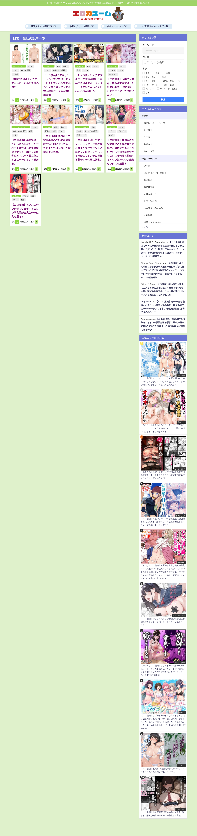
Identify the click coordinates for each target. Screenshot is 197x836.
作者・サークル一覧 (117, 26)
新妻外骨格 (149, 187)
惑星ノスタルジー (152, 222)
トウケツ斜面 (150, 201)
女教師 (15, 74)
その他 (145, 227)
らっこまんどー (18, 66)
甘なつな (112, 127)
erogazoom (146, 301)
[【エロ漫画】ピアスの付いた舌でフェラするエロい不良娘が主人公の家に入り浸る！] (25, 183)
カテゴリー (148, 57)
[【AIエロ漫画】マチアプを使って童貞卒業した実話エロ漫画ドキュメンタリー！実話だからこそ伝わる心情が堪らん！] (89, 53)
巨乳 (58, 66)
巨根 (22, 200)
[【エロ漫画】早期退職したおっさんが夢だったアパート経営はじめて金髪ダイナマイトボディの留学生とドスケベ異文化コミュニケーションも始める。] (25, 114)
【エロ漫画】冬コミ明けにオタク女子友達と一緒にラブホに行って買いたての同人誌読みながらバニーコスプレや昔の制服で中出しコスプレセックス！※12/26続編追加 (162, 249)
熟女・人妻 (149, 151)
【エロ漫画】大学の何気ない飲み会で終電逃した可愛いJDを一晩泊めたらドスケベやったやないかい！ (120, 87)
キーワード (148, 45)
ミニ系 (147, 137)
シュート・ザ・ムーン (21, 127)
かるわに (16, 196)
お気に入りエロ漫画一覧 (82, 26)
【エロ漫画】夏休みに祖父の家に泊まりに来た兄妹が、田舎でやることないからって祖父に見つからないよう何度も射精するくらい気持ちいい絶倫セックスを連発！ (120, 152)
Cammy (47, 127)
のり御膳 (148, 215)
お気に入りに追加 (28, 100)
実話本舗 (80, 66)
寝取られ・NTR (50, 131)
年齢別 (145, 116)
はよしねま (49, 66)
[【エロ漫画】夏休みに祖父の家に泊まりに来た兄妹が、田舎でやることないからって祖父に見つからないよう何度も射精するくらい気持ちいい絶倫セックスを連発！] (121, 114)
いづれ (147, 166)
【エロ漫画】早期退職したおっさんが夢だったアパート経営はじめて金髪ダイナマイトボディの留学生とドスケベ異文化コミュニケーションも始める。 (25, 152)
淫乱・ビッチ (81, 135)
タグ (145, 68)
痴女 (32, 196)
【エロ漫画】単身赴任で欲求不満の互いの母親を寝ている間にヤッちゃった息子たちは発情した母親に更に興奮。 (56, 144)
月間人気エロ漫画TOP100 (43, 26)
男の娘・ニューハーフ (154, 123)
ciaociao (148, 180)
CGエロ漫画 (25, 70)
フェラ (15, 70)
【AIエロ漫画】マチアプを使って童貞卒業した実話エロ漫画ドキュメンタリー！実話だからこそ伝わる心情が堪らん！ (88, 83)
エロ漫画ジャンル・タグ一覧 (154, 26)
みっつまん (113, 66)
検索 (163, 99)
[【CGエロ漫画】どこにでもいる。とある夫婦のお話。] (25, 53)
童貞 (78, 70)
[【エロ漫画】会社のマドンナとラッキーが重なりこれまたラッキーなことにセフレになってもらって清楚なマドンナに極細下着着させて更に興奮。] (89, 114)
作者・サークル (149, 158)
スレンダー (113, 74)
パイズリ (112, 70)
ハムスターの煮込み (153, 208)
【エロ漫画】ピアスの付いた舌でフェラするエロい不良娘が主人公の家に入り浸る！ (25, 210)
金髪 (14, 135)
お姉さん (148, 144)
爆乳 (30, 131)
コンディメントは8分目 (155, 173)
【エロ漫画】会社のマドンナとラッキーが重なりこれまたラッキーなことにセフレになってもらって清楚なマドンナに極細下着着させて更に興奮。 (88, 150)
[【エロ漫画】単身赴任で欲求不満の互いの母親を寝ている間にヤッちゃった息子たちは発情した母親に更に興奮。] (57, 114)
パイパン (112, 131)
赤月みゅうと (150, 194)
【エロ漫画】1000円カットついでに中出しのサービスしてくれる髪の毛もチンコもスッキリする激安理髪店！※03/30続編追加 (56, 85)
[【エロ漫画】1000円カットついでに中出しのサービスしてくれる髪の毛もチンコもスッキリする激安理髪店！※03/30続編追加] (57, 53)
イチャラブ (122, 131)
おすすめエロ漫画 (59, 70)
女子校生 (148, 130)
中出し (30, 66)
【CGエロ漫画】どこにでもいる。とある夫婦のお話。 (25, 83)
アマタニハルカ (82, 127)
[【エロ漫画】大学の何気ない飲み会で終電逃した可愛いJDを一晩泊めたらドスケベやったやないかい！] (121, 53)
